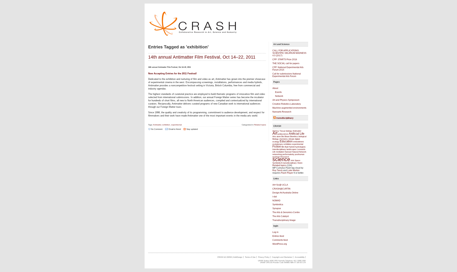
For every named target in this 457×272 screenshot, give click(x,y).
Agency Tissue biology (282, 131)
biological (302, 136)
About (275, 88)
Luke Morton (293, 170)
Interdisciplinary (279, 149)
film (283, 147)
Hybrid (292, 147)
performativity (288, 154)
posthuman (299, 154)
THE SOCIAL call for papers (285, 63)
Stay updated (192, 129)
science (281, 159)
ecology (275, 142)
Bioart (287, 136)
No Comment (156, 129)
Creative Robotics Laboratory (286, 104)
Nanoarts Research (281, 112)
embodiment (298, 142)
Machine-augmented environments (289, 108)
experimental (176, 125)
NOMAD (276, 200)
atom (279, 136)
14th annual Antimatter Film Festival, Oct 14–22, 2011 (201, 56)
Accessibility (300, 257)
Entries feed (278, 236)
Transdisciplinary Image (284, 220)
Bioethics (294, 136)
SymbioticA (277, 163)
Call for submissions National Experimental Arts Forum (286, 75)
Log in (275, 232)
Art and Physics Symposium (285, 100)
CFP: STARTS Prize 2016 (284, 59)
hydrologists (300, 147)
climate (291, 139)
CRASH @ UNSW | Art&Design (229, 257)
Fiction (276, 146)
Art (274, 133)
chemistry (283, 139)
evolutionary (277, 144)
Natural (295, 152)
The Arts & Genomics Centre (286, 212)
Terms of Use (250, 257)
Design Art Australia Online (285, 192)
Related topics (260, 125)
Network (279, 96)
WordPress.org (279, 244)
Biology (275, 139)
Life (273, 152)
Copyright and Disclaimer (282, 257)
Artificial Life (296, 133)
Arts (274, 136)
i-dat (274, 196)
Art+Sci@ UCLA (280, 185)
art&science (283, 134)
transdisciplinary (284, 118)
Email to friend (175, 129)
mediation (280, 152)
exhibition (166, 125)
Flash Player (287, 173)
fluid (286, 147)
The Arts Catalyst (280, 216)
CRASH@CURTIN (281, 189)
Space (297, 160)
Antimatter (157, 125)
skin (292, 160)
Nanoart (288, 152)
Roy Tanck (277, 170)
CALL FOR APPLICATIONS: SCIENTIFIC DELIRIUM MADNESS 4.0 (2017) (289, 53)
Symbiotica (277, 204)
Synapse (276, 208)
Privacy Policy (263, 257)
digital (297, 139)
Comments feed (280, 240)
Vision (299, 163)
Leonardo (301, 149)
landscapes (292, 149)
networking (277, 154)
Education (286, 141)
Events (278, 92)
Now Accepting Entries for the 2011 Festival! (172, 73)
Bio (282, 136)
